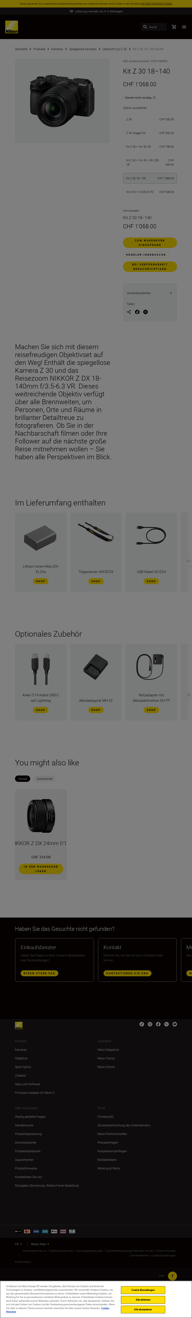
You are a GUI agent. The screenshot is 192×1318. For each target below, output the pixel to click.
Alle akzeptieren (143, 1309)
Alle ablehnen (143, 1299)
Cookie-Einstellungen (143, 1290)
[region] (96, 1299)
